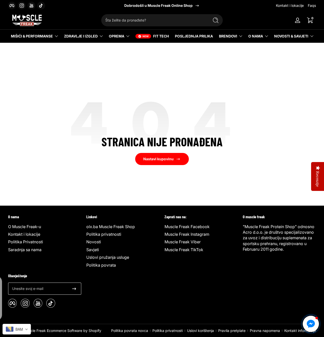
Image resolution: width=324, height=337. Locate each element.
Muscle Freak (35, 330)
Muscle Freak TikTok (184, 249)
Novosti (93, 241)
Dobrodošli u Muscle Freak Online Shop (158, 5)
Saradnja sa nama (25, 249)
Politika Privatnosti (25, 241)
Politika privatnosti (103, 234)
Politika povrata (101, 265)
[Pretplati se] (74, 289)
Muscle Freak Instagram (187, 234)
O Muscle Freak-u (24, 226)
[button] (310, 20)
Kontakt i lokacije (290, 5)
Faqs (312, 5)
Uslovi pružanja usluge (107, 257)
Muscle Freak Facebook (187, 226)
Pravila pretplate (232, 330)
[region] (162, 5)
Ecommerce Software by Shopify (74, 330)
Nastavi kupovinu (158, 159)
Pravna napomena (265, 330)
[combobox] (154, 20)
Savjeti (92, 249)
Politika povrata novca (129, 330)
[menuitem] (44, 226)
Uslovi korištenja (200, 330)
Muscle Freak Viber (183, 241)
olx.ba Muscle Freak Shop (110, 226)
